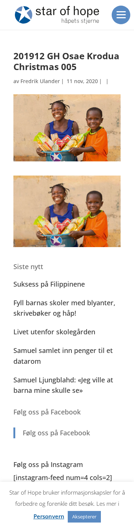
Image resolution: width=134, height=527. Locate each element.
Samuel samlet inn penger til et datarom (63, 356)
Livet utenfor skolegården (54, 331)
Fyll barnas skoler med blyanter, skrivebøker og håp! (64, 308)
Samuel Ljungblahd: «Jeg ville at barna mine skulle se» (63, 385)
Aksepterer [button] (84, 516)
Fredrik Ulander (40, 81)
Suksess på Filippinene (49, 284)
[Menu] (121, 15)
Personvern (49, 516)
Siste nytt (28, 266)
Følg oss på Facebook (47, 411)
